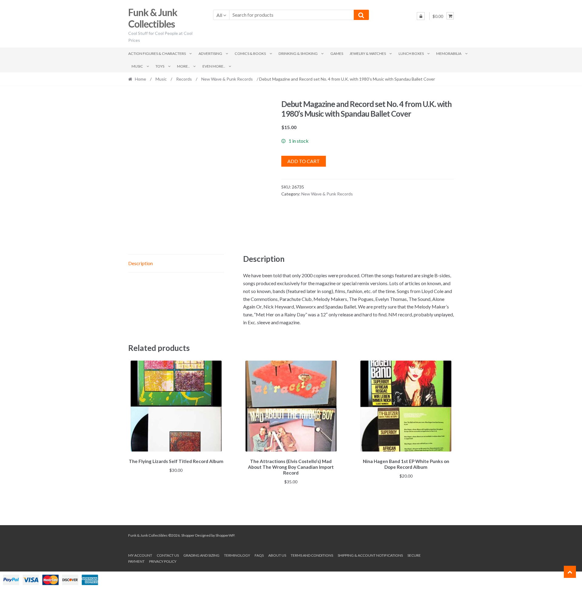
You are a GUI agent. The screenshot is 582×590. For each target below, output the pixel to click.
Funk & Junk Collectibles (152, 18)
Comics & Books (250, 53)
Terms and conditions (312, 555)
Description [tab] (140, 263)
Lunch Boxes (411, 53)
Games (336, 53)
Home (140, 79)
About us (277, 555)
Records (184, 79)
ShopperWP (225, 535)
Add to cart (303, 161)
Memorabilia (448, 53)
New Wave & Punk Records (227, 79)
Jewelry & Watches (368, 53)
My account (140, 555)
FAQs (259, 555)
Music (137, 66)
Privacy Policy (162, 561)
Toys (160, 66)
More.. (183, 66)
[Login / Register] (421, 16)
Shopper (188, 535)
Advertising (210, 53)
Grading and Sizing (201, 555)
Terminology (237, 555)
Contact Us (168, 555)
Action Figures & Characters (157, 53)
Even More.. (213, 66)
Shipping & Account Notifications (370, 555)
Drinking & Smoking (298, 53)
